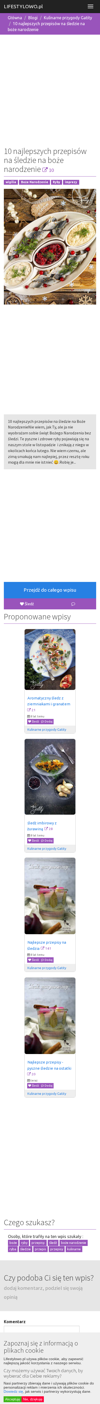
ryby (24, 1242)
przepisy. (38, 1242)
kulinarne (74, 1249)
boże (13, 1242)
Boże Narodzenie (34, 182)
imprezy (71, 182)
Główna (15, 17)
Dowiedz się (13, 1391)
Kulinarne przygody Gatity (68, 17)
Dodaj (48, 721)
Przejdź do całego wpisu (50, 590)
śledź (53, 1242)
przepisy (56, 1249)
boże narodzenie (73, 1242)
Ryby (56, 182)
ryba (12, 1249)
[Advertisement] (50, 89)
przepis (40, 1249)
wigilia (11, 182)
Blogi (33, 17)
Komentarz (15, 1321)
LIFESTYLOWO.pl (23, 6)
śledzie (25, 1249)
